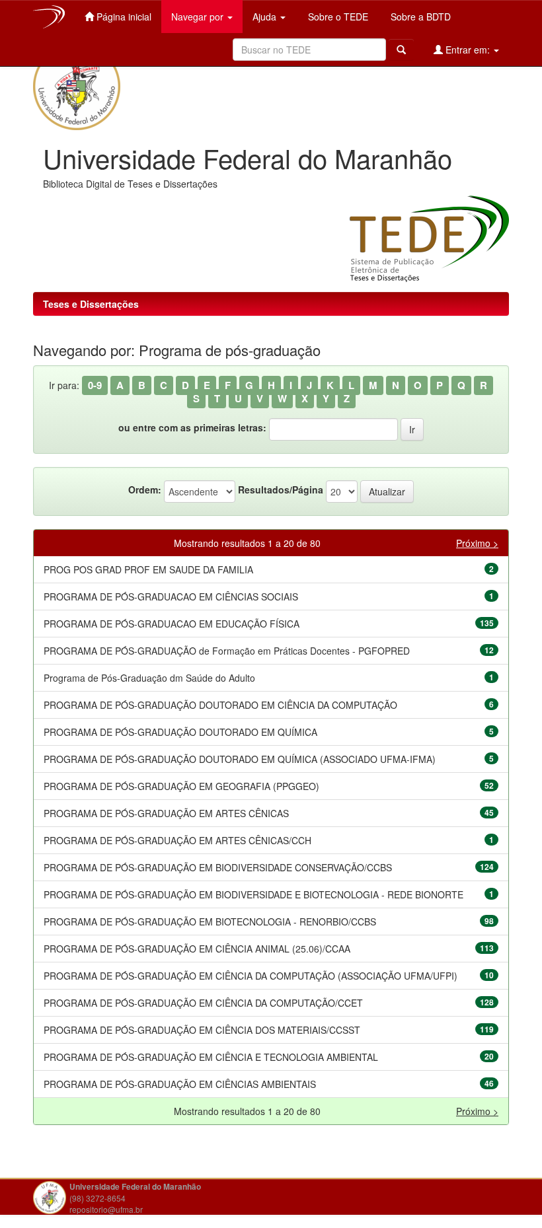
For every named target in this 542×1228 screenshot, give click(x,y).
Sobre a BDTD (419, 16)
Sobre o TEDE (336, 16)
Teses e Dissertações (91, 303)
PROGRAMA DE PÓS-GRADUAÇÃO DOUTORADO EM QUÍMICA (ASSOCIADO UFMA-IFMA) (240, 759)
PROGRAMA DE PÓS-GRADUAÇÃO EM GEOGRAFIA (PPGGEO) (181, 786)
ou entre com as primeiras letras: (192, 427)
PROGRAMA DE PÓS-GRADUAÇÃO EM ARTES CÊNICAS (166, 813)
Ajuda (265, 16)
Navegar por (198, 16)
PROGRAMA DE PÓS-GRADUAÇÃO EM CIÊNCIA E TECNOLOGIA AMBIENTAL (211, 1057)
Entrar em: (467, 49)
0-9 (95, 385)
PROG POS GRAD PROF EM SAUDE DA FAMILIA (148, 569)
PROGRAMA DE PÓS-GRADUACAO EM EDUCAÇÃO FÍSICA (171, 623)
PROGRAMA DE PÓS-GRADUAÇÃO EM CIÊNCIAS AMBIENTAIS (180, 1084)
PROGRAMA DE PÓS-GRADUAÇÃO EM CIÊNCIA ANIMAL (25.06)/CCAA (197, 948)
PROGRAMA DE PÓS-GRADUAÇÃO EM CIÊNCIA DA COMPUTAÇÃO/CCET (203, 1002)
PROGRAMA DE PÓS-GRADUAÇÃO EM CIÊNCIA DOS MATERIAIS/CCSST (202, 1029)
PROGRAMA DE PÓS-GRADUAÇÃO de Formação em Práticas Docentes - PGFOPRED (227, 650)
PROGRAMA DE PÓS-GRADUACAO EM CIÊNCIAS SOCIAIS (171, 596)
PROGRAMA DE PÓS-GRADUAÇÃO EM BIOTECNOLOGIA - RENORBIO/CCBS (210, 921)
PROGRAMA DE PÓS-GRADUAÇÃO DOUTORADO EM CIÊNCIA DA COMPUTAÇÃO (220, 704)
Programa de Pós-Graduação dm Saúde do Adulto (149, 677)
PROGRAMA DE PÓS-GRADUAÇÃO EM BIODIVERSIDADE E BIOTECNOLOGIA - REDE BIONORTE (253, 894)
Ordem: (144, 489)
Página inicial (122, 16)
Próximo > (477, 543)
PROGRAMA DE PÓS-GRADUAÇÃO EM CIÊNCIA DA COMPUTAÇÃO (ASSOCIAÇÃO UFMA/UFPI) (250, 975)
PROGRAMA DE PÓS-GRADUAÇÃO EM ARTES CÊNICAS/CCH (177, 840)
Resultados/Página (280, 489)
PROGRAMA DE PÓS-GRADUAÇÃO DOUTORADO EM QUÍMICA (180, 732)
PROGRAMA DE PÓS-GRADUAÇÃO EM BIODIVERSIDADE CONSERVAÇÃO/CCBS (218, 867)
